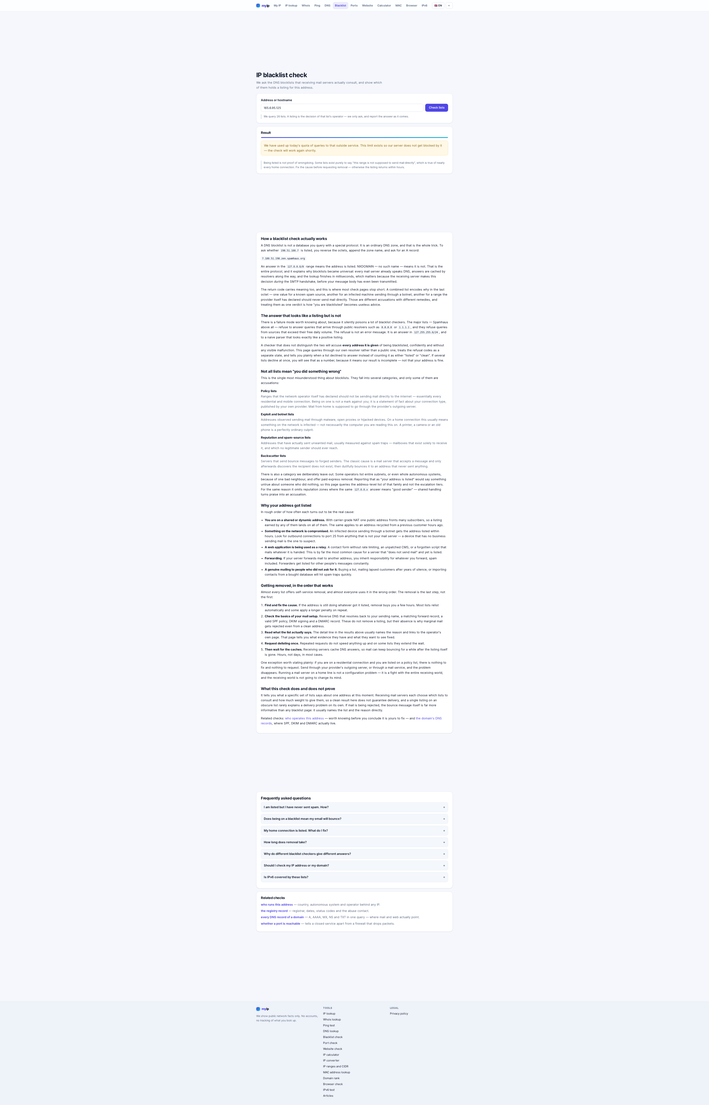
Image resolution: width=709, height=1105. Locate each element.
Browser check (333, 1084)
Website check (332, 1049)
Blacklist (340, 5)
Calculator (384, 5)
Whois (306, 5)
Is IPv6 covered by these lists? (286, 877)
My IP (277, 5)
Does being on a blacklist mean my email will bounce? (302, 819)
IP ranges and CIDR (335, 1066)
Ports (354, 5)
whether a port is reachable (280, 923)
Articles (328, 1095)
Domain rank (331, 1078)
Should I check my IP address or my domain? (296, 865)
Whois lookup (332, 1019)
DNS (327, 5)
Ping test (329, 1025)
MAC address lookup (336, 1072)
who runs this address (277, 904)
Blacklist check (332, 1037)
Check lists (437, 107)
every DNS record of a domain (282, 917)
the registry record (274, 911)
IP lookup (291, 5)
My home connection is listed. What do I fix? (296, 830)
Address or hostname (276, 100)
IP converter (331, 1060)
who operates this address (304, 718)
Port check (330, 1043)
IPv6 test (329, 1090)
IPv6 (424, 5)
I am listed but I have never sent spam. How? (296, 807)
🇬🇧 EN (438, 5)
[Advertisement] (354, 42)
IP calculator (331, 1054)
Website (367, 5)
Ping (317, 5)
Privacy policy (399, 1013)
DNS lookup (331, 1031)
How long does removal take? (285, 842)
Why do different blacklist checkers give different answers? (307, 854)
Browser (411, 5)
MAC (398, 5)
